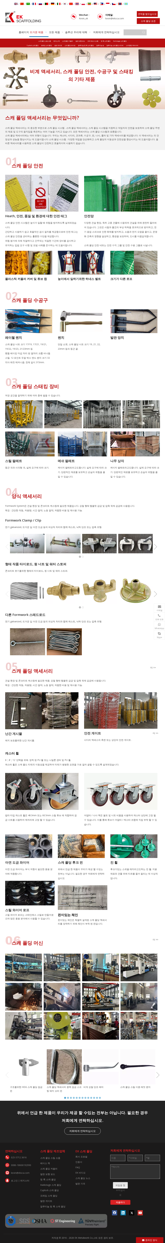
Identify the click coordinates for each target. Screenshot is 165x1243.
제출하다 (120, 1202)
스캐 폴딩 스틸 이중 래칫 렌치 (135, 1087)
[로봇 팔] (100, 997)
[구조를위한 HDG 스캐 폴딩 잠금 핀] (27, 1066)
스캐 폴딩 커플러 (67, 41)
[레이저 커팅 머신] (23, 997)
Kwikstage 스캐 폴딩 (120, 41)
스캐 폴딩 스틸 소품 (44, 41)
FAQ (77, 1167)
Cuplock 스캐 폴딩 (33, 45)
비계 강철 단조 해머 (93, 1087)
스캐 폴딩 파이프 (70, 45)
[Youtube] (140, 1212)
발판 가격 (80, 1183)
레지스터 (24, 1180)
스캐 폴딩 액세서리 (132, 45)
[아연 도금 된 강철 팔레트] (102, 414)
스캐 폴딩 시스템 (56, 127)
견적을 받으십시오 (147, 13)
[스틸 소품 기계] (139, 967)
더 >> (153, 668)
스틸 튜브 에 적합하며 (63, 815)
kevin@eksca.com (114, 18)
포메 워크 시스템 (92, 41)
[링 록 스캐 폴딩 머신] (23, 967)
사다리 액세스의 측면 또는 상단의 (101, 739)
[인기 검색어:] (144, 32)
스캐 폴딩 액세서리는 (77, 127)
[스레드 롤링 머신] (23, 1026)
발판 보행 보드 (80, 41)
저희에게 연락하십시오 (82, 1131)
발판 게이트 (58, 45)
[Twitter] (131, 1212)
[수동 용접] (139, 1026)
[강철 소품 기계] (62, 967)
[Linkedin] (123, 1212)
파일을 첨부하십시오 (120, 1186)
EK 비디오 (80, 1172)
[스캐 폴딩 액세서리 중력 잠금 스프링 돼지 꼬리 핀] (64, 1066)
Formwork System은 (16, 505)
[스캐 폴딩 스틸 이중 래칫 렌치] (137, 1066)
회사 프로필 (81, 1156)
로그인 (14, 1180)
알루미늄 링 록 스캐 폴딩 (86, 45)
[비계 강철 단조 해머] (101, 1066)
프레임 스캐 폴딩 (46, 45)
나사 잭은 (98, 815)
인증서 (78, 1161)
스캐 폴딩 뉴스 (82, 1178)
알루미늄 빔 (100, 45)
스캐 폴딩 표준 (148, 21)
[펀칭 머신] (62, 1026)
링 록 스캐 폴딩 (106, 41)
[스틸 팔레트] (24, 414)
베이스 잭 (56, 41)
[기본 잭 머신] (62, 997)
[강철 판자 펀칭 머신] (100, 1026)
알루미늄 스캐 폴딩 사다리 (115, 45)
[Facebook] (114, 1212)
